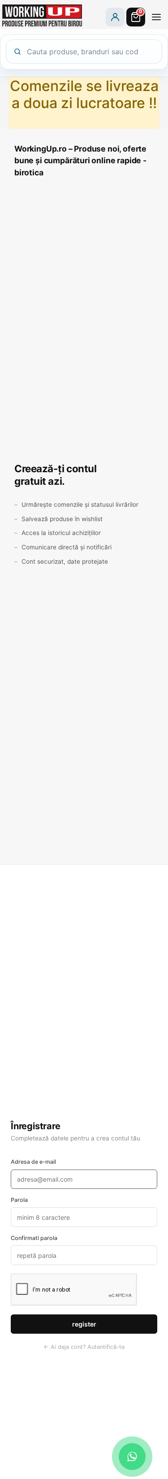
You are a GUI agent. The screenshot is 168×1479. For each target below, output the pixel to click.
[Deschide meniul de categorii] (156, 17)
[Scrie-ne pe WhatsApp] (132, 1456)
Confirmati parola (34, 1238)
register (84, 1324)
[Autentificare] (115, 17)
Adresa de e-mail (33, 1161)
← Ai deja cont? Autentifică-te (84, 1347)
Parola (19, 1199)
